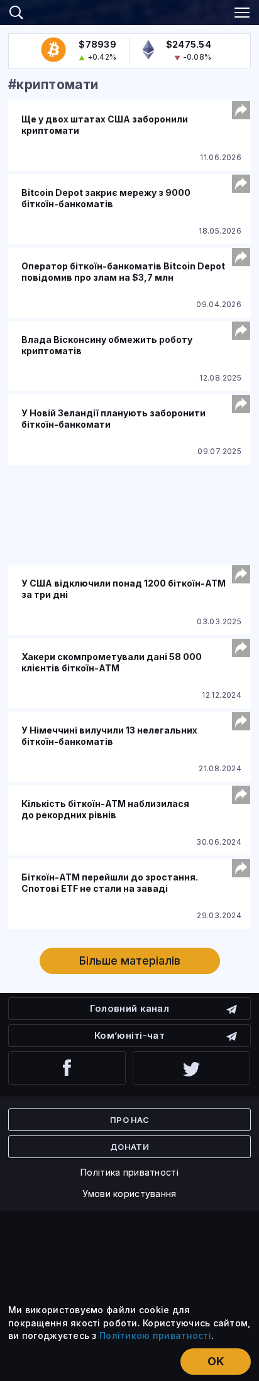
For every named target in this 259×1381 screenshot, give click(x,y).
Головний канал (129, 1008)
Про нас (129, 1120)
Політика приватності (129, 1172)
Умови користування (129, 1193)
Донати (129, 1147)
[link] (129, 10)
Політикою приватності (155, 1335)
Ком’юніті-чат (129, 1035)
